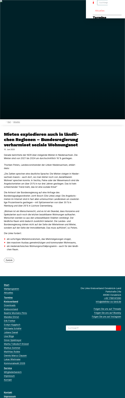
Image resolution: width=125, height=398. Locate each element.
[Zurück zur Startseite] (4, 122)
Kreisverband (11, 301)
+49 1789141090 (112, 298)
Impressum (9, 376)
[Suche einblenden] (112, 5)
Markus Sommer (12, 348)
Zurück (9, 260)
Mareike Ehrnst (11, 317)
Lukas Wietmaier (12, 359)
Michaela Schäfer (12, 328)
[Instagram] (13, 5)
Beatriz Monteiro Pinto (15, 313)
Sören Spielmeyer (12, 340)
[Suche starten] (118, 328)
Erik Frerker (9, 320)
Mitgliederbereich (13, 372)
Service (8, 368)
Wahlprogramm (11, 288)
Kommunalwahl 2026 (14, 363)
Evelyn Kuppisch (12, 324)
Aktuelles (99, 10)
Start (9, 122)
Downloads (10, 305)
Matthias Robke (12, 351)
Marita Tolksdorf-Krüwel (16, 344)
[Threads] (5, 5)
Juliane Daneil (11, 332)
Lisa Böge (9, 336)
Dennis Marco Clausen (15, 355)
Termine (99, 17)
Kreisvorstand (11, 309)
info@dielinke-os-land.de (108, 301)
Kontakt (8, 380)
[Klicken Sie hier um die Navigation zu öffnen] (120, 5)
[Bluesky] (9, 5)
